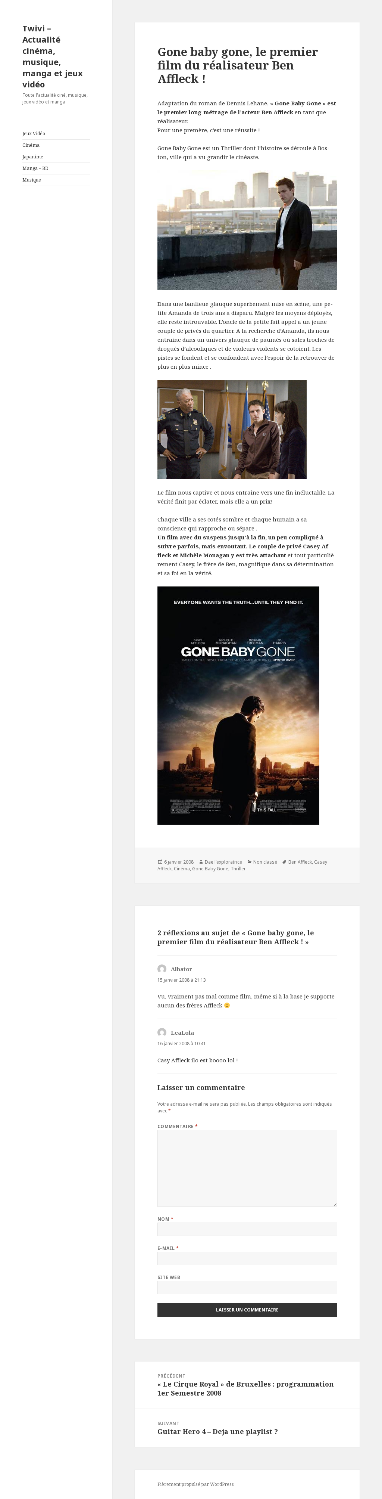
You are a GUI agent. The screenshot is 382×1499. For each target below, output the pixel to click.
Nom (165, 1219)
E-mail (168, 1248)
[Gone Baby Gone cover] (247, 705)
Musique (31, 180)
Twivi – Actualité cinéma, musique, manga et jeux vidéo (52, 56)
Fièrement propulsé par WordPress (195, 1484)
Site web (169, 1277)
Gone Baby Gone (210, 868)
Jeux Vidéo (33, 133)
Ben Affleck (300, 862)
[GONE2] (247, 230)
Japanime (32, 157)
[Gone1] (247, 429)
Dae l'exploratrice (223, 862)
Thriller (238, 868)
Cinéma (31, 145)
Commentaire (177, 1126)
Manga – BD (35, 168)
